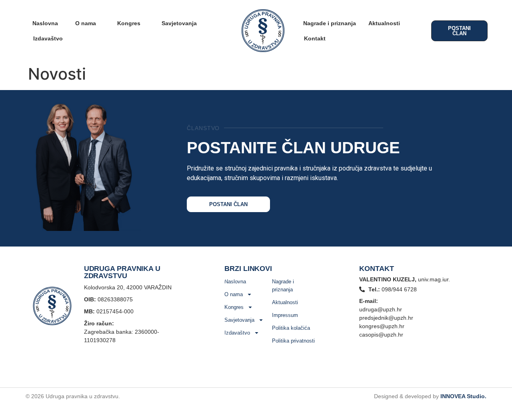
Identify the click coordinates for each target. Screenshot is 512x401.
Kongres (128, 23)
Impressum (285, 315)
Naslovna (45, 23)
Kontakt (315, 38)
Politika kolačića (291, 328)
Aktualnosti (384, 23)
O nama (85, 23)
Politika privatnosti (293, 341)
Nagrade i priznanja (329, 23)
